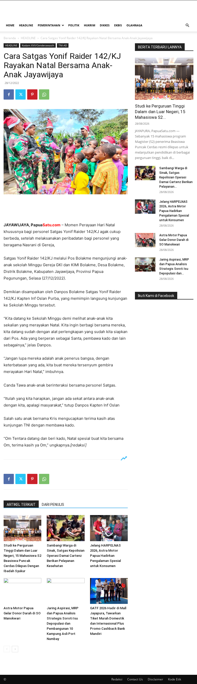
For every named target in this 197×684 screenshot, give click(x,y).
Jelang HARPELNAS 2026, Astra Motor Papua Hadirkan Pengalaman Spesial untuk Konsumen (105, 555)
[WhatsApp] (44, 94)
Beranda (10, 38)
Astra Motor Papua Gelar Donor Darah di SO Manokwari (22, 613)
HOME (10, 25)
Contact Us (135, 679)
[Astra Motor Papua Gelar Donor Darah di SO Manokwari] (22, 591)
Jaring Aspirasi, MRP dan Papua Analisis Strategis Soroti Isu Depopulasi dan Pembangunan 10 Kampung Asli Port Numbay (62, 623)
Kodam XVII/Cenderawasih (38, 45)
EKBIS (118, 25)
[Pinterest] (32, 94)
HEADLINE (26, 25)
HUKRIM (89, 25)
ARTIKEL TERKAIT (21, 505)
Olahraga (134, 25)
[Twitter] (20, 94)
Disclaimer (155, 679)
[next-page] (15, 649)
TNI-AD (62, 45)
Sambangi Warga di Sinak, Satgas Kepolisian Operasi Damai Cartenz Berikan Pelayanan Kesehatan (65, 555)
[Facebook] (9, 94)
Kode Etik (174, 679)
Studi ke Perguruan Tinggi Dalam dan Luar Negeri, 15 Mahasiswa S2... (160, 111)
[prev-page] (7, 649)
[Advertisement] (66, 208)
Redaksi (116, 679)
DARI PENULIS (53, 505)
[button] (187, 25)
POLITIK (73, 25)
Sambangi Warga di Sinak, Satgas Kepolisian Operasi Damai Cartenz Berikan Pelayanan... (176, 177)
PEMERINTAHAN (49, 25)
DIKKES (105, 25)
